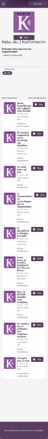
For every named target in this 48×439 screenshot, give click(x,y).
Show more (10, 69)
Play (26, 37)
